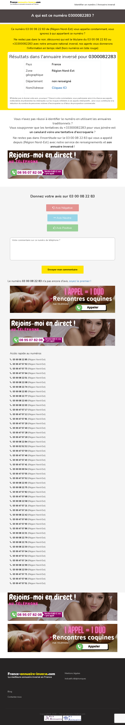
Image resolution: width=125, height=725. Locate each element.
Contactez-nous (15, 697)
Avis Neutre (63, 218)
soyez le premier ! (80, 281)
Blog (10, 691)
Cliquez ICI (59, 88)
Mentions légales (72, 673)
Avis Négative (64, 208)
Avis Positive (63, 228)
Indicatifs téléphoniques (75, 678)
